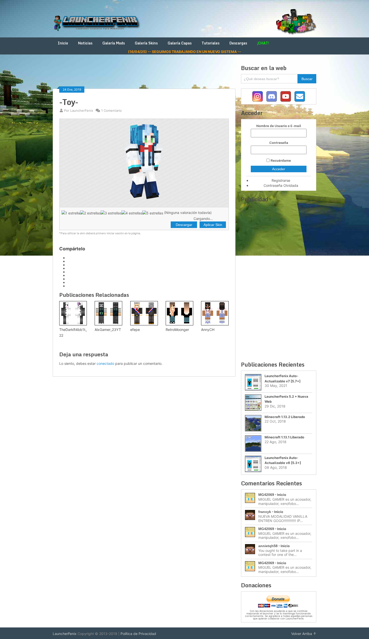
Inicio (63, 43)
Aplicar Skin (213, 225)
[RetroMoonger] (179, 313)
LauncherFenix (65, 633)
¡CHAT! (263, 43)
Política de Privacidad (138, 633)
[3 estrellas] (111, 213)
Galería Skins (146, 43)
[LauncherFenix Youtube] (286, 96)
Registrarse (281, 180)
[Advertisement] (144, 76)
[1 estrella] (71, 213)
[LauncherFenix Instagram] (258, 96)
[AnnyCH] (215, 313)
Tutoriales (210, 43)
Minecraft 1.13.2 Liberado (285, 417)
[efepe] (144, 313)
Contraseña (278, 142)
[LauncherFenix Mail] (300, 96)
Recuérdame (281, 160)
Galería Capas (180, 43)
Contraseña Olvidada (281, 185)
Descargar (184, 225)
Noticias (85, 43)
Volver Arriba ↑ (303, 633)
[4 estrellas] (131, 213)
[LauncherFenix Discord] (272, 96)
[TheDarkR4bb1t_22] (73, 313)
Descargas (238, 43)
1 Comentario (111, 110)
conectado (105, 363)
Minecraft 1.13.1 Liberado (284, 437)
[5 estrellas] (152, 213)
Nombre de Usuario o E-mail (278, 126)
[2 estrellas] (90, 213)
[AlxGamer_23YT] (108, 313)
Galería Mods (113, 43)
